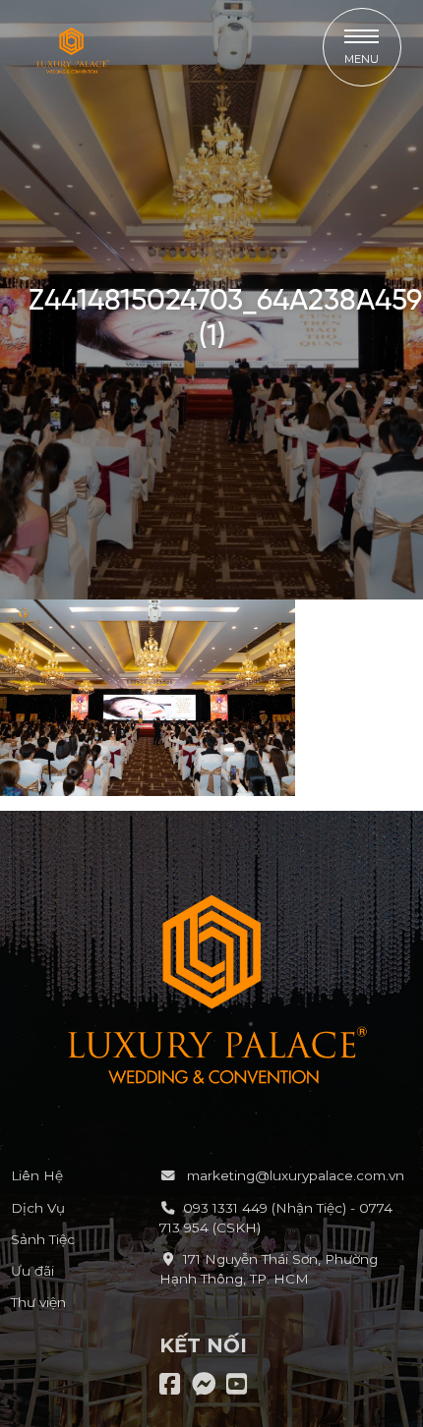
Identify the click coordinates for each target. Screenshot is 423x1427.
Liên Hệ (37, 1175)
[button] (362, 47)
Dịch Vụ (38, 1208)
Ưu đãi (32, 1271)
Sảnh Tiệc (43, 1239)
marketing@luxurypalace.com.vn (293, 1175)
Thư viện (38, 1302)
